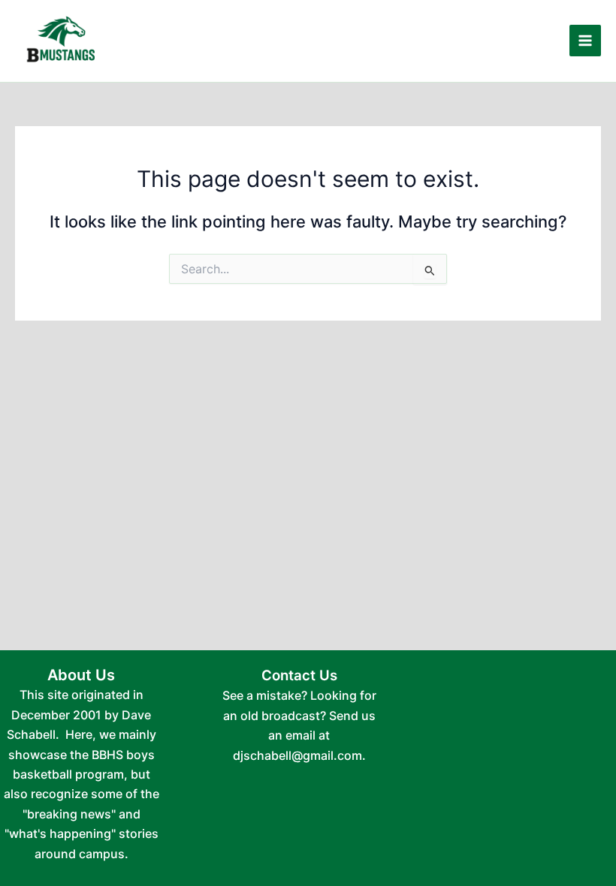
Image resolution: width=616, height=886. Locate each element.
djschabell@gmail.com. (299, 755)
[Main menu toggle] (585, 40)
